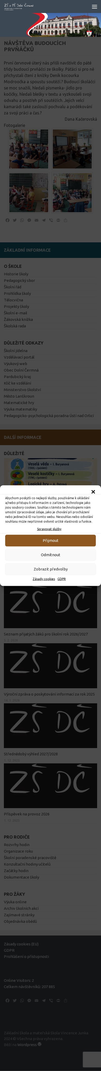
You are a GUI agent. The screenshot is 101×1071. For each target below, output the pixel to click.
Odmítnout (50, 555)
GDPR (61, 578)
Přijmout (51, 540)
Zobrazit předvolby (51, 569)
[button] (93, 491)
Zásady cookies (44, 578)
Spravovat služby (49, 528)
